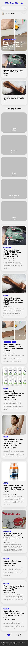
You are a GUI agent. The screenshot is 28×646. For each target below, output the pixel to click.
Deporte (14, 129)
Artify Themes (14, 644)
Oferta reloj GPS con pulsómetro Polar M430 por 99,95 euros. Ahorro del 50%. (14, 614)
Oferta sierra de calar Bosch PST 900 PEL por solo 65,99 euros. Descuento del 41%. (13, 72)
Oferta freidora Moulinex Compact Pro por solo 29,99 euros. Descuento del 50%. (14, 537)
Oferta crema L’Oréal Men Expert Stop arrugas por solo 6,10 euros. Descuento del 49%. (14, 489)
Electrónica (6, 39)
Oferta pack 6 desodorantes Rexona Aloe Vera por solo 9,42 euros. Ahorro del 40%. (11, 13)
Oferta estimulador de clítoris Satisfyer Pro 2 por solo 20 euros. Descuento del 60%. (14, 98)
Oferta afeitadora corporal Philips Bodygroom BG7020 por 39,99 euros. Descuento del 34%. (13, 442)
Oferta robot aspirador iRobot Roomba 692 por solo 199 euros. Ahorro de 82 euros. (14, 44)
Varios (13, 39)
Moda (14, 173)
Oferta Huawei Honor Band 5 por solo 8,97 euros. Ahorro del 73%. (14, 588)
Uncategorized (14, 195)
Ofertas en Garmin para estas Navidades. (12, 562)
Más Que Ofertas (14, 3)
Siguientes (19, 635)
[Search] (24, 8)
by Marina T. (5, 48)
